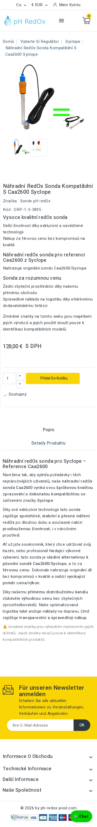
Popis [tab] (48, 430)
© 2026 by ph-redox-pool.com (48, 808)
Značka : (11, 201)
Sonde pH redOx (35, 201)
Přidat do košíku (54, 378)
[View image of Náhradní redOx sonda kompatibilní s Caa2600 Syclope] (21, 148)
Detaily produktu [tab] (48, 443)
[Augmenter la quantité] (20, 376)
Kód (7, 210)
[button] (81, 816)
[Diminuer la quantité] (20, 384)
